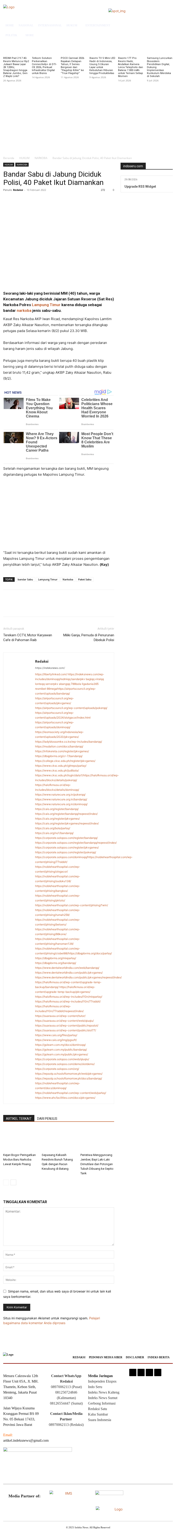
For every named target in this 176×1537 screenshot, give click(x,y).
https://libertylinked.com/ (51, 674)
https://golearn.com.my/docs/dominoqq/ (60, 1044)
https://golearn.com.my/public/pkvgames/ (61, 1054)
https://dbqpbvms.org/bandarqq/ (55, 963)
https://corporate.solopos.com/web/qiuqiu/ (62, 1059)
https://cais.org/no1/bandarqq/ (54, 833)
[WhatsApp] (39, 200)
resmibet (40, 688)
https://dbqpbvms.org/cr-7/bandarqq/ (58, 756)
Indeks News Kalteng (103, 1392)
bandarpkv (78, 679)
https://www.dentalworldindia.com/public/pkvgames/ (69, 972)
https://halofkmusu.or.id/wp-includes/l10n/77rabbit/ (68, 1001)
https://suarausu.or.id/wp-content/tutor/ (60, 1016)
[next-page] (13, 1182)
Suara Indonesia (99, 1420)
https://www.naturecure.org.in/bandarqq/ (61, 799)
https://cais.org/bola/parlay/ (52, 828)
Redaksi (18, 190)
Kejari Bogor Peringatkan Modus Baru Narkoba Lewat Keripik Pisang (19, 1159)
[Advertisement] (88, 118)
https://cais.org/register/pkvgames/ (57, 818)
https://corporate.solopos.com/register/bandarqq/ (66, 838)
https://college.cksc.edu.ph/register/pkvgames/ (65, 761)
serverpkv (51, 684)
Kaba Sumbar (98, 1414)
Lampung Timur (45, 304)
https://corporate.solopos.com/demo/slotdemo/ (65, 1064)
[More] (50, 200)
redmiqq (65, 679)
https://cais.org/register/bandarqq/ (57, 809)
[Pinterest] (28, 200)
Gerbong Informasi (102, 1403)
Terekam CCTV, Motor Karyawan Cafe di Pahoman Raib (27, 637)
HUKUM (24, 158)
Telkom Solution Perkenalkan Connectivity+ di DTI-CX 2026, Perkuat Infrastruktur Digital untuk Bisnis (44, 66)
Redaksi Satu (97, 1409)
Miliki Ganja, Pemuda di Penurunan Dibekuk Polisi (88, 637)
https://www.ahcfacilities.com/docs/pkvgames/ (65, 1097)
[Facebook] (7, 200)
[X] (18, 200)
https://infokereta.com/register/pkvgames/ (62, 751)
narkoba (24, 310)
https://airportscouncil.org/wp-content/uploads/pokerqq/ (71, 708)
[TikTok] (141, 1372)
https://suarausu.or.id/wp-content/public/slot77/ (65, 1030)
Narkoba (68, 579)
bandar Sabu (25, 579)
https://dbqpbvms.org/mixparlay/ (55, 958)
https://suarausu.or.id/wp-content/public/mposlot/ (66, 1025)
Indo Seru (95, 1387)
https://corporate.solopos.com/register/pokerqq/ (65, 852)
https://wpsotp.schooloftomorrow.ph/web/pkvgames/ (68, 1073)
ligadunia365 (90, 684)
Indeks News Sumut (102, 1398)
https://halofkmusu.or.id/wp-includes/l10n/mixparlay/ (68, 996)
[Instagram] (132, 1372)
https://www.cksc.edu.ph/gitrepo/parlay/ (60, 765)
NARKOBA (41, 158)
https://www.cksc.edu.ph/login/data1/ (59, 775)
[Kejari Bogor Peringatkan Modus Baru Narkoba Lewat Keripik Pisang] (20, 1139)
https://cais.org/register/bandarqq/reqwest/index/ (66, 813)
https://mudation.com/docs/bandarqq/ (59, 746)
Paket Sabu (84, 579)
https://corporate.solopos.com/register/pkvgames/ (67, 847)
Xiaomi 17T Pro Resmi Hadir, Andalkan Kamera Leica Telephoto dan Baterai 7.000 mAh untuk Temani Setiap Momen (130, 67)
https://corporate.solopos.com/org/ (57, 1068)
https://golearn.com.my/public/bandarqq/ (61, 1049)
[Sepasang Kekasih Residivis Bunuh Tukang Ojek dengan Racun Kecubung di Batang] (58, 1139)
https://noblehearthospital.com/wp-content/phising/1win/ (71, 905)
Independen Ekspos (102, 1381)
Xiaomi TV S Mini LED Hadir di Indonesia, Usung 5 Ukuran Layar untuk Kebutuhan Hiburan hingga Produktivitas (102, 66)
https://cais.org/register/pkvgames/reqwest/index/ (67, 823)
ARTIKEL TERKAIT (19, 1118)
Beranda (8, 158)
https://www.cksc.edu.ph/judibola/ (57, 770)
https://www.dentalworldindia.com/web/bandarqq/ (67, 967)
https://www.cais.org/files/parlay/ (56, 1035)
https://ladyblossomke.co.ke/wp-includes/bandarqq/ (68, 741)
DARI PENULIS (47, 1118)
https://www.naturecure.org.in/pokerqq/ (60, 794)
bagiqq (90, 679)
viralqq (99, 679)
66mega (52, 688)
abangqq (64, 684)
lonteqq (40, 684)
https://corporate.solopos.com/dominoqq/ (61, 857)
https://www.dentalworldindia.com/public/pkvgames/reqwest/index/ (78, 977)
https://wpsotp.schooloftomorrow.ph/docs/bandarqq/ (68, 1078)
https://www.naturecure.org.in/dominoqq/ (61, 804)
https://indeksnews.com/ (50, 668)
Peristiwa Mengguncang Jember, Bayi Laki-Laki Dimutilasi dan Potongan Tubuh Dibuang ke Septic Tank (96, 1164)
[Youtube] (157, 1372)
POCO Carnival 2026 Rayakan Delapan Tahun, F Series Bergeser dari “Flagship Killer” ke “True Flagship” (72, 66)
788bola (76, 684)
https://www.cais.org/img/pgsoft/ (56, 1040)
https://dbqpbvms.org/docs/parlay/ (90, 953)
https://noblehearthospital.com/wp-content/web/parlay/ (70, 1093)
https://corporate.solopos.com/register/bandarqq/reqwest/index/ (76, 842)
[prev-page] (6, 1182)
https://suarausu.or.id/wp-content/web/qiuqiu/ (64, 1020)
